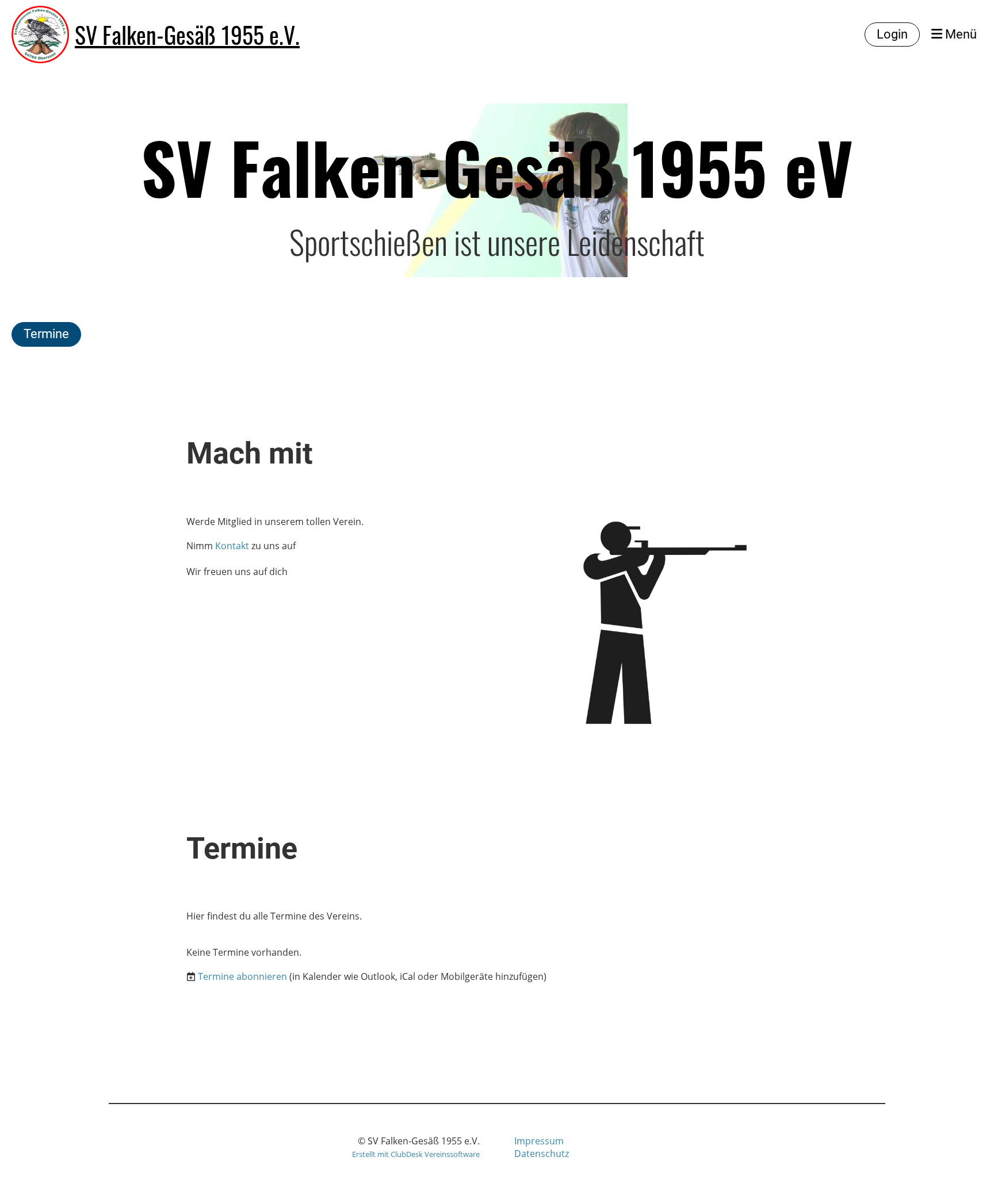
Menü (959, 34)
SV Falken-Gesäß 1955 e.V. (187, 34)
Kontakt (232, 545)
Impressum (539, 1141)
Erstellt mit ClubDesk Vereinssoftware (416, 1154)
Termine (46, 334)
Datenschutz (541, 1153)
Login (892, 34)
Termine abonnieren (242, 976)
